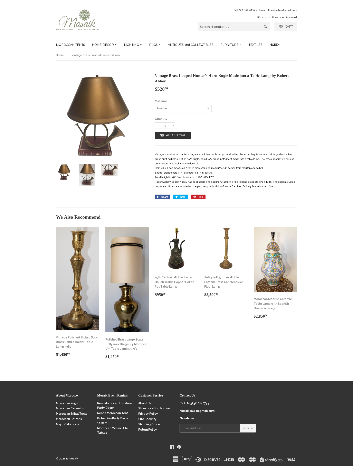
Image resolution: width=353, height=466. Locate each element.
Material (161, 101)
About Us (144, 403)
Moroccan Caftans (69, 419)
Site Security (147, 419)
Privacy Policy (148, 413)
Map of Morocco (67, 424)
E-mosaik (72, 458)
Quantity (161, 118)
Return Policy (147, 429)
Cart (288, 26)
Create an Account (284, 17)
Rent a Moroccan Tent (112, 413)
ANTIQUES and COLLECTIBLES (190, 45)
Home (60, 55)
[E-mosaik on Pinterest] (179, 447)
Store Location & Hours (154, 408)
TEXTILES (256, 45)
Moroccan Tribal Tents (71, 413)
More (273, 44)
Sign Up (248, 428)
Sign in (261, 17)
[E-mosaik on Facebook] (172, 447)
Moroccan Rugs (67, 403)
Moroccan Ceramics (70, 408)
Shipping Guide (149, 424)
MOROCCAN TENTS (70, 45)
